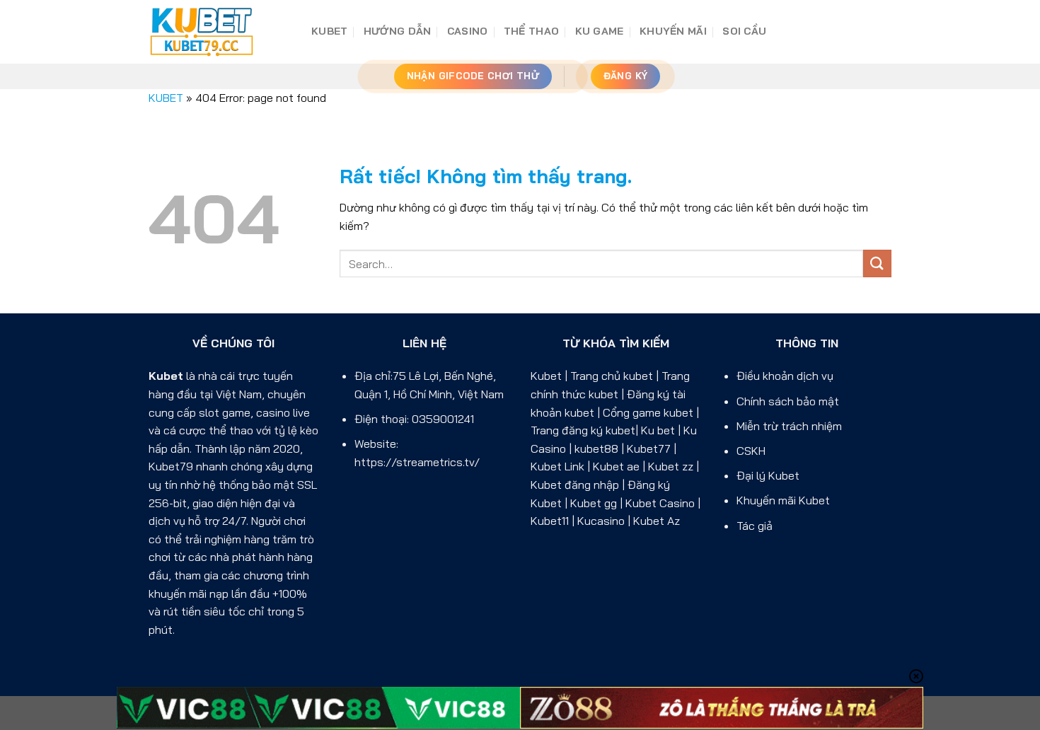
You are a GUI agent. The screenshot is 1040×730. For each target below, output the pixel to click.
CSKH (750, 451)
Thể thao (531, 31)
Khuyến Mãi (673, 31)
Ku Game (599, 31)
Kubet (166, 376)
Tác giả (754, 525)
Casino (467, 31)
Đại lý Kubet (767, 475)
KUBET (329, 31)
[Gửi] (877, 263)
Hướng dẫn (398, 31)
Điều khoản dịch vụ (784, 376)
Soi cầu (744, 31)
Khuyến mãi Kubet (783, 500)
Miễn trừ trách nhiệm (789, 426)
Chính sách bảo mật (787, 401)
